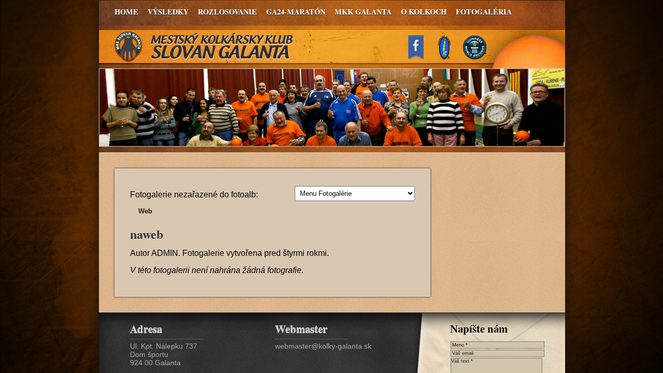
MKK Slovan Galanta (204, 46)
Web (145, 211)
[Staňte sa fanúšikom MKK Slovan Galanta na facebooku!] (420, 56)
